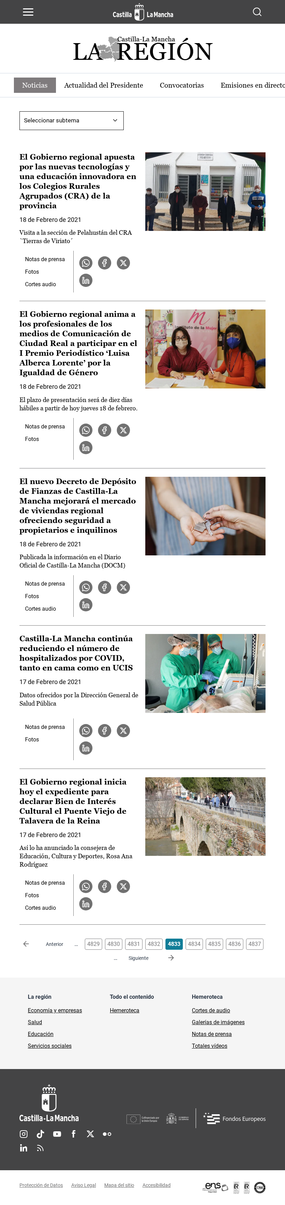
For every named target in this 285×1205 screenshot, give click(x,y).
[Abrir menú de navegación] (28, 12)
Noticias (35, 85)
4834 (194, 944)
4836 (234, 944)
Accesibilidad (156, 1185)
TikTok (40, 1134)
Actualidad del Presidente (103, 85)
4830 (113, 944)
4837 (255, 944)
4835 (214, 944)
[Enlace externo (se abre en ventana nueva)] (234, 1187)
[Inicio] (73, 1103)
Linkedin (23, 1148)
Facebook (73, 1134)
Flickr (107, 1134)
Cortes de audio (211, 1010)
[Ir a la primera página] (31, 944)
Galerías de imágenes (218, 1022)
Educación (41, 1034)
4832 (154, 944)
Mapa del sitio (119, 1185)
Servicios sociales (50, 1046)
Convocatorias (182, 85)
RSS (40, 1148)
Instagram (23, 1134)
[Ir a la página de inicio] (143, 12)
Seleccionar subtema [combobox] (51, 120)
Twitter (90, 1134)
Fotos (32, 271)
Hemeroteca (124, 1010)
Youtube (57, 1134)
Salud (35, 1022)
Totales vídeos (209, 1046)
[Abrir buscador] (257, 11)
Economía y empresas (55, 1010)
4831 (134, 944)
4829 (93, 944)
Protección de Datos (41, 1185)
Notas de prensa (45, 259)
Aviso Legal (83, 1185)
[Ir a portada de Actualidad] (142, 51)
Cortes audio (40, 284)
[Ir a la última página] (165, 958)
